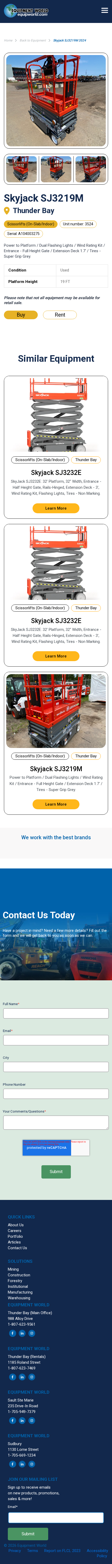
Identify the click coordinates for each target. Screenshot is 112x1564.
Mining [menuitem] (13, 1269)
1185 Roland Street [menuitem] (24, 1362)
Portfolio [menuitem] (15, 1236)
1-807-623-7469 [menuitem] (21, 1368)
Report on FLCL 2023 (62, 1550)
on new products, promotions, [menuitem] (33, 1493)
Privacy (15, 1550)
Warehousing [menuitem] (19, 1298)
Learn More (56, 508)
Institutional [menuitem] (18, 1286)
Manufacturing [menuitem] (20, 1292)
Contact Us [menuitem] (17, 1248)
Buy (21, 315)
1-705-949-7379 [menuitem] (21, 1411)
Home (8, 40)
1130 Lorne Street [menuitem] (23, 1449)
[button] (28, 11)
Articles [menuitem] (14, 1242)
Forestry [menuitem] (15, 1280)
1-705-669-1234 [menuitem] (21, 1455)
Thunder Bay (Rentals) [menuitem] (27, 1356)
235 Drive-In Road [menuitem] (23, 1406)
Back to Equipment (33, 40)
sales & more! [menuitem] (20, 1498)
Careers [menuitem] (14, 1230)
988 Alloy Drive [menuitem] (20, 1318)
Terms (32, 1550)
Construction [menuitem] (19, 1275)
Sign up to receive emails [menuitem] (29, 1487)
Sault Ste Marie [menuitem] (21, 1400)
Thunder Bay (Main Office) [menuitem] (30, 1313)
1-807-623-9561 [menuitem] (21, 1324)
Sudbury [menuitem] (15, 1443)
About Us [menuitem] (16, 1225)
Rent (60, 315)
